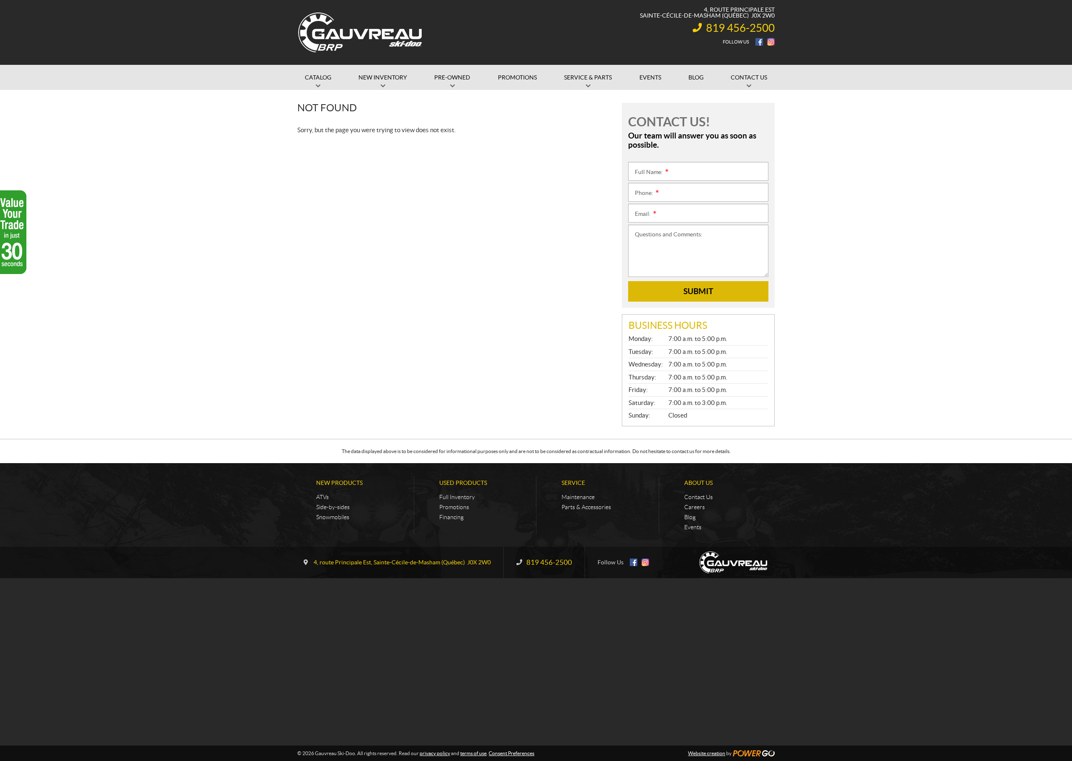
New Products (339, 482)
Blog (690, 517)
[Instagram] (771, 42)
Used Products (463, 482)
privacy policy (435, 753)
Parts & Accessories (586, 507)
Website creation (706, 753)
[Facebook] (759, 42)
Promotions (454, 507)
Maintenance (578, 497)
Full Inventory (457, 497)
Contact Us (698, 497)
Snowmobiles (332, 517)
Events (692, 527)
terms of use (473, 753)
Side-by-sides (333, 507)
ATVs (322, 497)
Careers (694, 507)
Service (573, 482)
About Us (698, 482)
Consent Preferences (511, 753)
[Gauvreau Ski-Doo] (360, 33)
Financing (451, 517)
